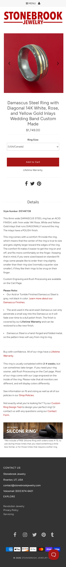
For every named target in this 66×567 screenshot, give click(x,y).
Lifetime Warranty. (33, 170)
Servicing (8, 514)
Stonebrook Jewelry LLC (37, 558)
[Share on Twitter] (32, 184)
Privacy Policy (10, 510)
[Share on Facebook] (26, 184)
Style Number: (10, 211)
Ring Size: (33, 139)
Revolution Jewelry (13, 506)
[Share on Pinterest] (39, 184)
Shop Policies (26, 395)
